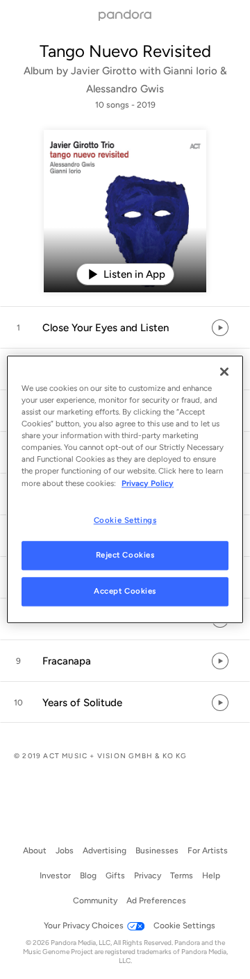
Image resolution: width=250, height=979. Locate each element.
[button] (125, 328)
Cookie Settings (125, 520)
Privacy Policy (148, 483)
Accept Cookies (125, 591)
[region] (125, 489)
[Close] (224, 371)
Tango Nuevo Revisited (125, 51)
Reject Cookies (125, 555)
